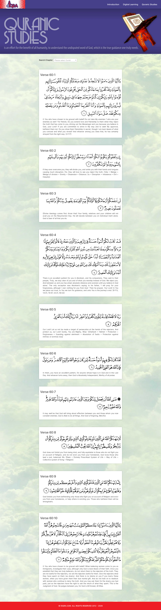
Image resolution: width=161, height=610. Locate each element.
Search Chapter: (46, 60)
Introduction (113, 4)
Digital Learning (130, 4)
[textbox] (65, 60)
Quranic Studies (149, 4)
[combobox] (65, 60)
